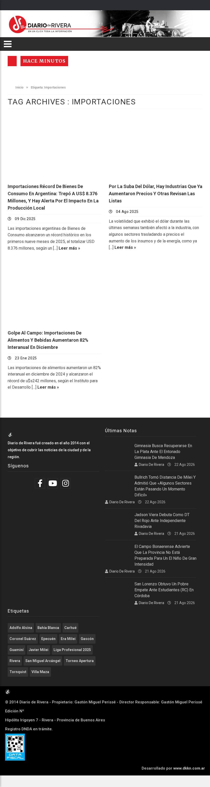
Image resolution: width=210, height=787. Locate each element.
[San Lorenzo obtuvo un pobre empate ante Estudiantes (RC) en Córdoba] (118, 590)
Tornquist (17, 672)
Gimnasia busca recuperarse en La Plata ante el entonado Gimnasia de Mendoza (163, 451)
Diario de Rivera (151, 465)
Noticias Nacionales (34, 121)
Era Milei (68, 639)
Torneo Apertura (80, 661)
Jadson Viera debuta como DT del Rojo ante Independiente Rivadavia (162, 520)
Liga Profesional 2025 (72, 650)
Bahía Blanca (48, 628)
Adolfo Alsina (20, 628)
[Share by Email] (70, 165)
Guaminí (16, 650)
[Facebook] (40, 483)
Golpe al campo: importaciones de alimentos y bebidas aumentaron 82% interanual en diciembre (48, 340)
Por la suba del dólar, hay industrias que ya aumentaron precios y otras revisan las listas (155, 193)
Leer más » (69, 248)
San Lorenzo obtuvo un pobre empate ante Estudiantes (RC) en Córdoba (164, 590)
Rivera (14, 661)
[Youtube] (53, 483)
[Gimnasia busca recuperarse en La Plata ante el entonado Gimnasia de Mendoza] (118, 452)
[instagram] (66, 483)
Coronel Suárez (22, 639)
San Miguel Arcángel (42, 661)
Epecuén (48, 639)
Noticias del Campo (33, 267)
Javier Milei (38, 650)
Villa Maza (40, 672)
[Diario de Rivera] (103, 23)
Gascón (87, 639)
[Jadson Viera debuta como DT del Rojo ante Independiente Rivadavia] (118, 521)
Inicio (19, 87)
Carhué (70, 628)
